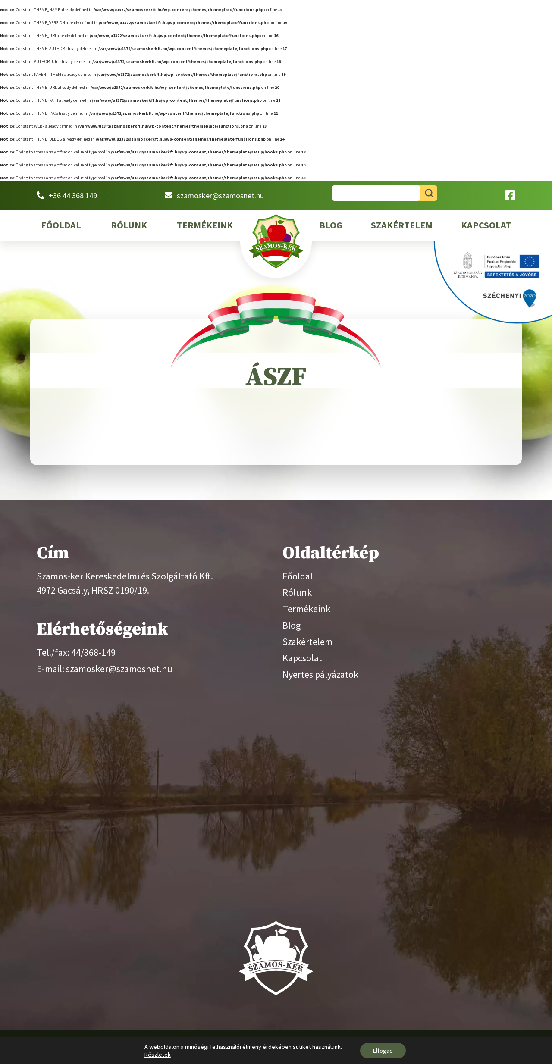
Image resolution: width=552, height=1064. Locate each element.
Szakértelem (402, 225)
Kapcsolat (486, 225)
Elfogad (383, 1051)
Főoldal (61, 225)
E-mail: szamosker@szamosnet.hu (104, 669)
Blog (330, 225)
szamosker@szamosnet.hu (220, 195)
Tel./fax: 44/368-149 (76, 652)
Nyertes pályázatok (320, 674)
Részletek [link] (157, 1054)
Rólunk (129, 225)
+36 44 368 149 (73, 195)
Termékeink (205, 225)
